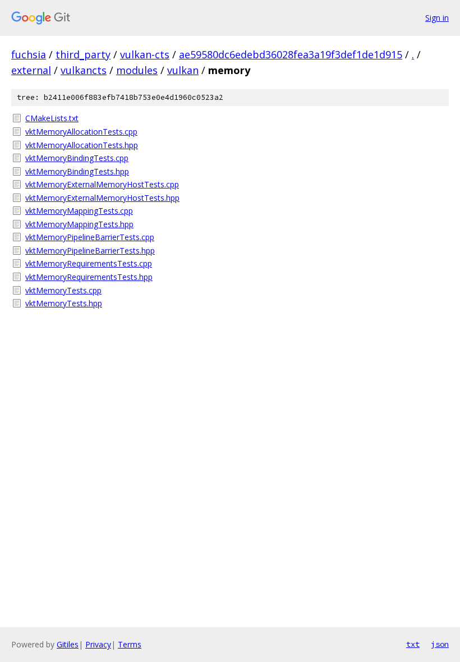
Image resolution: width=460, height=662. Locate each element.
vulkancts (84, 70)
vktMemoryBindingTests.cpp (76, 158)
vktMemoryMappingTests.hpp (79, 224)
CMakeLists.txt (52, 118)
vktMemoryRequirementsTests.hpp (89, 277)
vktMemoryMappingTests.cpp (79, 210)
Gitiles (68, 644)
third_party (83, 54)
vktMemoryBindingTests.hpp (77, 171)
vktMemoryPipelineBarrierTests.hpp (90, 250)
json (440, 644)
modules (137, 70)
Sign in (437, 17)
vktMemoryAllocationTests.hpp (81, 145)
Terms (129, 644)
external (31, 70)
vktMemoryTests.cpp (63, 290)
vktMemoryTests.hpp (63, 303)
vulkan (183, 70)
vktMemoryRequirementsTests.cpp (88, 263)
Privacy (98, 644)
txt (413, 644)
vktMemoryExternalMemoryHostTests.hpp (102, 197)
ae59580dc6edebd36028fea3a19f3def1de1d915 (290, 54)
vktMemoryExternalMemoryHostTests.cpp (102, 184)
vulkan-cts (144, 54)
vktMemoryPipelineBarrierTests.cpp (89, 237)
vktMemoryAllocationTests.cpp (81, 131)
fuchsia (28, 54)
